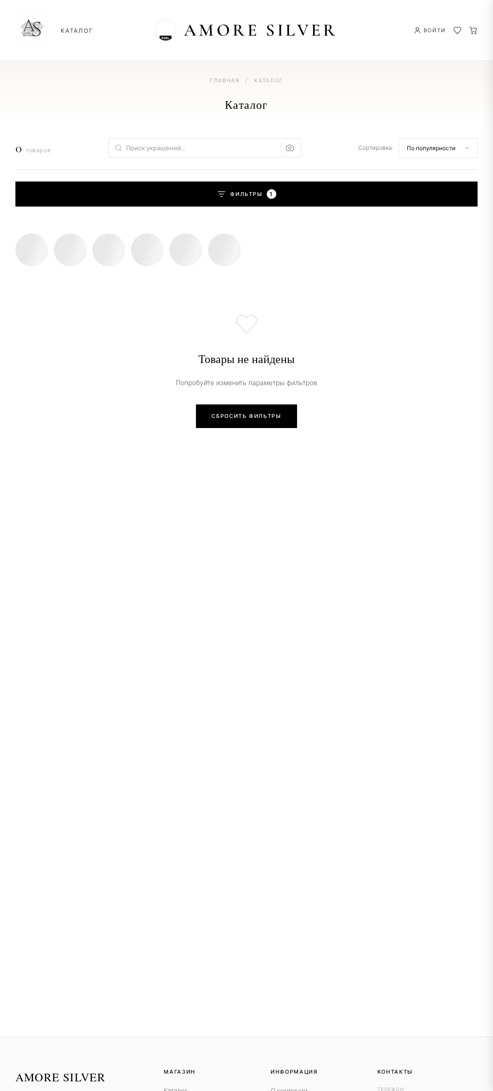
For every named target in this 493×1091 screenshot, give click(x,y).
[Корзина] (473, 30)
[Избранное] (457, 30)
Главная (225, 80)
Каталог (77, 30)
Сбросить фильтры (246, 416)
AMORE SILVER (261, 30)
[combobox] (204, 147)
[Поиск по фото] (288, 148)
